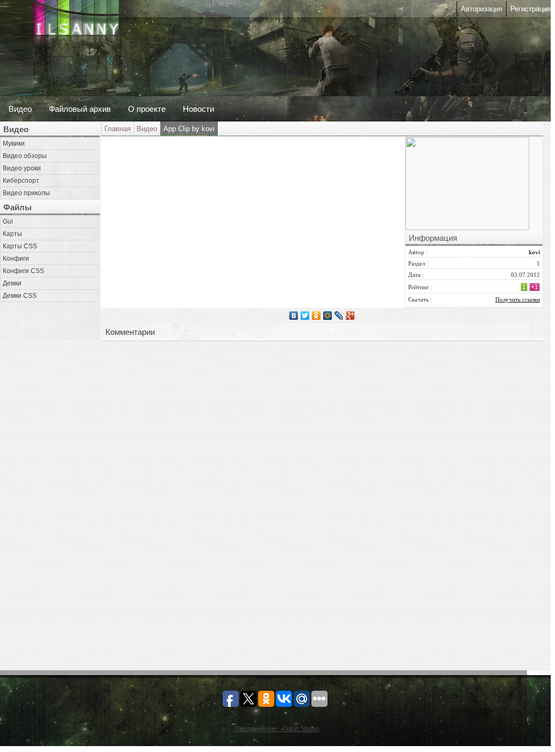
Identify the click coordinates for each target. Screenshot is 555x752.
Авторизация (481, 9)
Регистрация (530, 9)
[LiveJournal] (339, 316)
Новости (198, 108)
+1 (534, 287)
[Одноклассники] (316, 316)
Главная (117, 129)
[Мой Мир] (327, 316)
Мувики (14, 143)
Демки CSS (20, 295)
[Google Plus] (350, 316)
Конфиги (16, 258)
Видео (20, 108)
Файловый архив (80, 108)
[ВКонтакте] (294, 316)
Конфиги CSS (23, 271)
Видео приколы (26, 193)
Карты (12, 234)
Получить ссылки (517, 299)
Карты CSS (20, 246)
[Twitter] (305, 316)
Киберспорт (21, 180)
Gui (8, 221)
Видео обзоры (25, 156)
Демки (12, 283)
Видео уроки (22, 168)
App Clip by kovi (189, 129)
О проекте (147, 108)
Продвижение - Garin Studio (277, 729)
